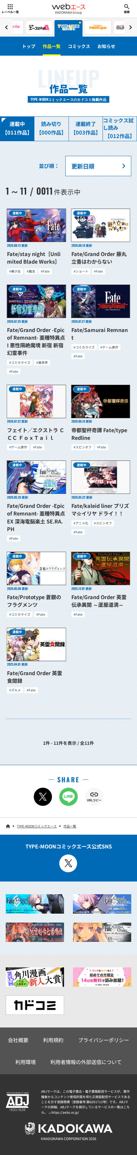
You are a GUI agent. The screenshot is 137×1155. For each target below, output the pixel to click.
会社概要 (18, 1040)
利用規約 (53, 1040)
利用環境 (25, 1062)
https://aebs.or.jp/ (65, 1112)
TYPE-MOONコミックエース (37, 826)
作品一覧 (52, 46)
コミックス (79, 46)
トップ (28, 46)
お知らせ (106, 46)
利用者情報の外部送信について (86, 1062)
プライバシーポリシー (103, 1040)
